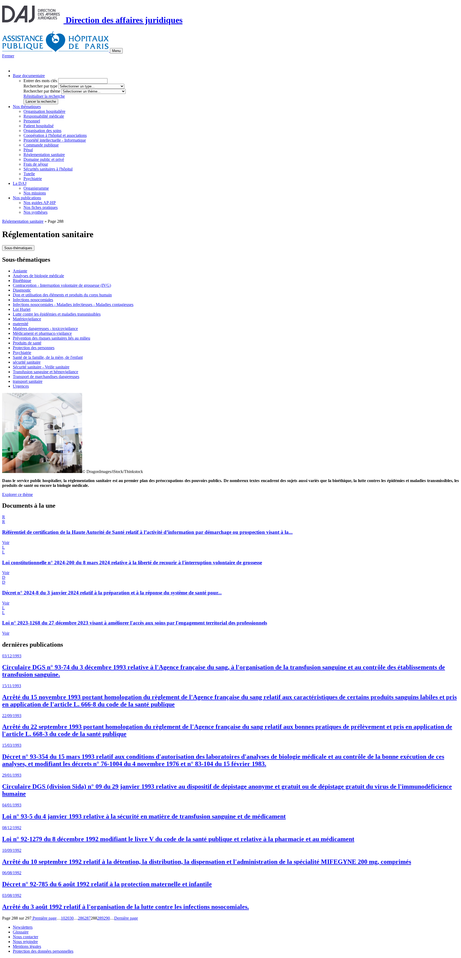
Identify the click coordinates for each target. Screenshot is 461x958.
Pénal (28, 150)
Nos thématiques (27, 106)
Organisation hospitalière (44, 111)
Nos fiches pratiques (40, 207)
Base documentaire (29, 75)
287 (87, 918)
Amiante (20, 271)
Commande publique (41, 145)
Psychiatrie (32, 178)
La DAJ (19, 183)
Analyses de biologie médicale (38, 275)
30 (71, 918)
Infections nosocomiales (33, 299)
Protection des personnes (33, 347)
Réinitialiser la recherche (44, 96)
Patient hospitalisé (38, 126)
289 (100, 918)
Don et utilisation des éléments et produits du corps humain (62, 295)
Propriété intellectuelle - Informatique (54, 140)
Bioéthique (22, 280)
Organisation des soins (42, 130)
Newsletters (23, 927)
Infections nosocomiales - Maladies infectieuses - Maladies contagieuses (73, 304)
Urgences (21, 386)
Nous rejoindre (25, 941)
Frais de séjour (35, 164)
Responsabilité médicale (43, 116)
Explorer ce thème (17, 494)
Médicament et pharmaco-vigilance (42, 333)
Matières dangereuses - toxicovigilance (45, 328)
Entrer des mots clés (40, 80)
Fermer (8, 56)
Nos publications (27, 198)
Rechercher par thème (41, 91)
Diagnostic (22, 290)
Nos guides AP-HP (39, 202)
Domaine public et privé (43, 159)
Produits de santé (27, 343)
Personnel (31, 121)
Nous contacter (25, 937)
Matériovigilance (27, 319)
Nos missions (34, 193)
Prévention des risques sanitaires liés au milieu (51, 338)
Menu (116, 51)
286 (81, 918)
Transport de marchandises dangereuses (46, 376)
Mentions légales (27, 946)
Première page (44, 918)
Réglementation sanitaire (44, 154)
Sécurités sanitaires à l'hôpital (48, 169)
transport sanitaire (27, 381)
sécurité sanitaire (27, 362)
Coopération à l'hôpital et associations (55, 135)
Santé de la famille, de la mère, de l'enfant (48, 357)
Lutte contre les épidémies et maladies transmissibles (57, 314)
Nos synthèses (35, 212)
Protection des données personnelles (43, 951)
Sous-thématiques (18, 248)
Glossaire (21, 932)
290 (107, 918)
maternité (20, 323)
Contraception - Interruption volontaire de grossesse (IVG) (62, 285)
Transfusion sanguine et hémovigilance (45, 371)
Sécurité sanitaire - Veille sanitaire (41, 367)
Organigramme (36, 188)
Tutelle (29, 174)
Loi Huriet (21, 309)
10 (63, 918)
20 (67, 918)
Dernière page (126, 918)
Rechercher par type (40, 86)
